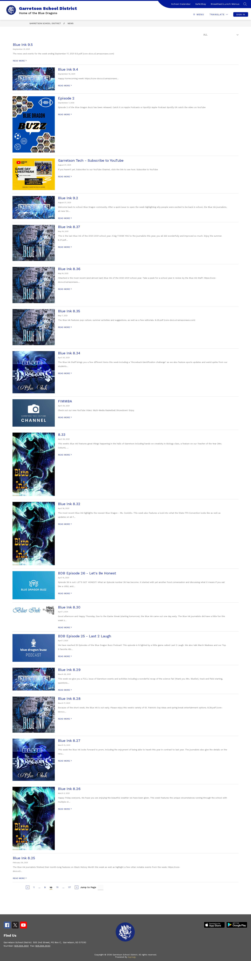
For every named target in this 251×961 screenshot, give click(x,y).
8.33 (61, 435)
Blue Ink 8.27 (69, 741)
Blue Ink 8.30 (69, 607)
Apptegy (132, 957)
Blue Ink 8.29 (69, 670)
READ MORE (20, 61)
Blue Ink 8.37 (69, 227)
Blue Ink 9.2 (68, 198)
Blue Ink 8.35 (69, 311)
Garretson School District (45, 23)
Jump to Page (88, 887)
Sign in (240, 14)
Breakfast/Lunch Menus (225, 4)
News (70, 23)
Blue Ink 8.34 (69, 353)
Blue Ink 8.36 (69, 269)
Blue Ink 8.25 (24, 858)
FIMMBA (65, 401)
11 (57, 887)
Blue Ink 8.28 (69, 699)
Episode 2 (66, 98)
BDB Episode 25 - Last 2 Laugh (84, 636)
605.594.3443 (42, 945)
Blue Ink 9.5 (23, 45)
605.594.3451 (21, 945)
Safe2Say (200, 4)
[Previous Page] (27, 887)
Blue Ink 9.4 (68, 69)
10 (51, 887)
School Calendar (181, 4)
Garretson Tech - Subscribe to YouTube (90, 160)
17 (69, 887)
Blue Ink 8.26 (69, 789)
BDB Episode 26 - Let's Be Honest (87, 573)
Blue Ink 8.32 (69, 504)
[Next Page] (76, 887)
